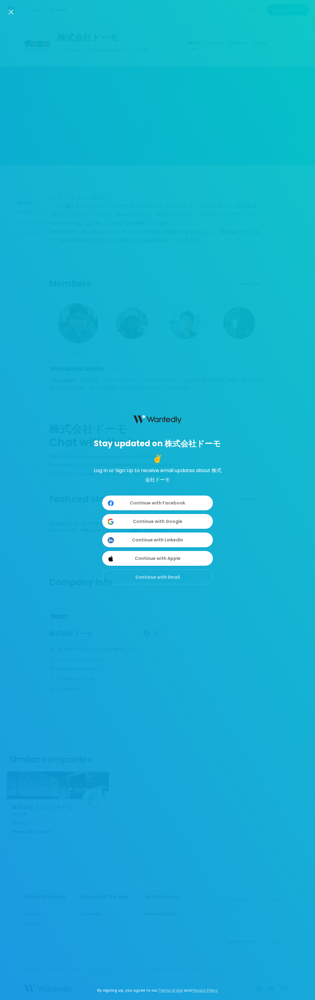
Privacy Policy (205, 990)
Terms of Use (171, 990)
